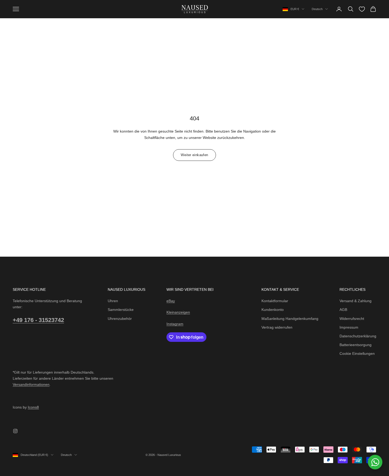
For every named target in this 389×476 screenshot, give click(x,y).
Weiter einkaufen (194, 155)
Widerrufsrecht (352, 318)
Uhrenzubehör (120, 318)
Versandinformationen (31, 384)
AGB (343, 309)
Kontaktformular (274, 301)
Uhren (113, 301)
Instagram (174, 324)
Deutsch (317, 9)
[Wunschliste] (362, 9)
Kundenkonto (272, 309)
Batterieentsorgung (356, 345)
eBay (170, 301)
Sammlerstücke (121, 309)
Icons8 (33, 407)
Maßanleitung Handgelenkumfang (289, 318)
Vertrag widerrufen (276, 327)
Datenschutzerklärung (358, 336)
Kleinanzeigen (178, 312)
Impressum (349, 327)
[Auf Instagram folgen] (15, 431)
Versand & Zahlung (356, 301)
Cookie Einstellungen (357, 353)
